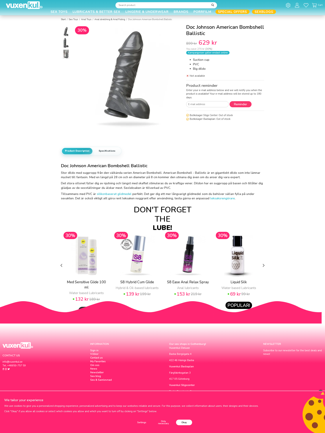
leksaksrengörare (222, 198)
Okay (184, 422)
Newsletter (97, 372)
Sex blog (95, 376)
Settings (141, 422)
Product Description (77, 150)
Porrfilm (202, 12)
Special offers (232, 12)
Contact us (96, 357)
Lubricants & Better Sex (96, 12)
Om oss (94, 365)
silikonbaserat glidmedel (114, 194)
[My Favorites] (307, 5)
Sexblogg (264, 12)
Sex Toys (59, 12)
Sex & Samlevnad (101, 380)
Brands (181, 12)
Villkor (94, 354)
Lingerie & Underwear (147, 12)
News (93, 368)
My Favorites (98, 361)
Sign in (94, 350)
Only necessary (163, 422)
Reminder (240, 104)
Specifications (107, 150)
